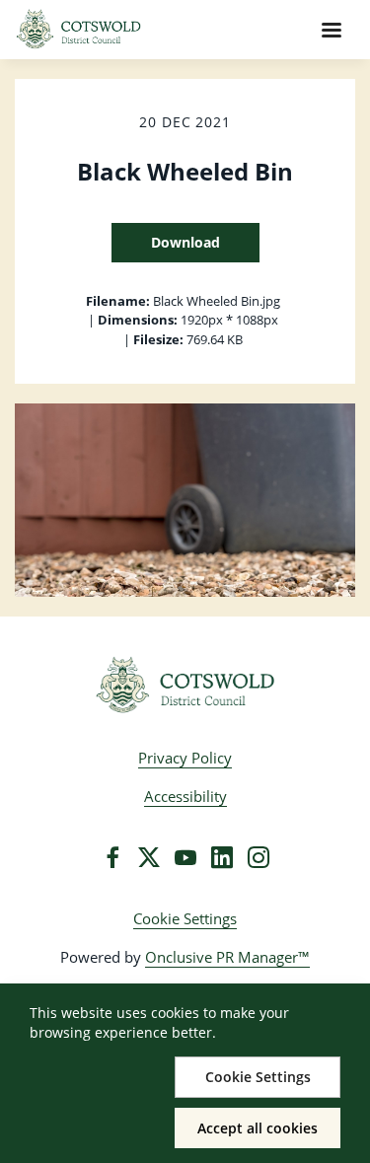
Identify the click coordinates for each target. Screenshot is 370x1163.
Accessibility (185, 796)
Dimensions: (138, 319)
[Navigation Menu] (331, 29)
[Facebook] (112, 857)
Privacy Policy (185, 757)
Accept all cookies (257, 1128)
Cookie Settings (185, 918)
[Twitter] (149, 857)
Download (185, 242)
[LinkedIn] (222, 857)
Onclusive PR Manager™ (227, 957)
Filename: (118, 301)
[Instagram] (258, 857)
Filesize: (158, 339)
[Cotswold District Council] (185, 685)
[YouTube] (185, 857)
